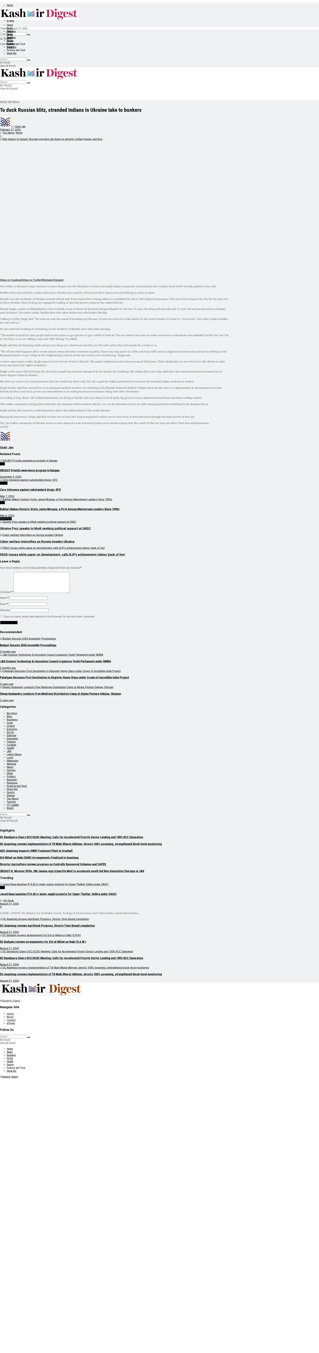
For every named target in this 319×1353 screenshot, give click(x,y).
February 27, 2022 (10, 129)
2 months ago (8, 668)
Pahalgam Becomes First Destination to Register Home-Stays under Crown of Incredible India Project (64, 677)
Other (10, 773)
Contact (11, 1020)
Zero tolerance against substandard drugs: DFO (30, 490)
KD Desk (8, 900)
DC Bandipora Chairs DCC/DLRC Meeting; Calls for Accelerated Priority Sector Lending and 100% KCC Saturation (71, 837)
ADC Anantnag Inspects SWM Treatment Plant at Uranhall (36, 851)
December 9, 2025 (10, 476)
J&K (2, 463)
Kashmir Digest (11, 1000)
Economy (12, 729)
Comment (6, 592)
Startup (11, 795)
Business (11, 37)
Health (10, 43)
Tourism (11, 801)
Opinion (11, 770)
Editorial (11, 735)
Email (4, 604)
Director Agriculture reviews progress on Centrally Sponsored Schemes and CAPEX (53, 864)
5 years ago (7, 684)
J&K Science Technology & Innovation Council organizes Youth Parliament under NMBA (55, 661)
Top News (13, 101)
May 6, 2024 (7, 515)
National (11, 763)
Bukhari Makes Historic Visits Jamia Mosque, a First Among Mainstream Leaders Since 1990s (59, 509)
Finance (11, 741)
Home (10, 5)
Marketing (12, 760)
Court (10, 722)
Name (4, 597)
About (10, 1016)
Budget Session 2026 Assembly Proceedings (28, 645)
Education (12, 738)
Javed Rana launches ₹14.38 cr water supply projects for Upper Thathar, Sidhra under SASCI (58, 894)
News (10, 28)
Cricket (11, 726)
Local (10, 757)
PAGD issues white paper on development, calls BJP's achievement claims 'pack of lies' (62, 554)
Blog (9, 716)
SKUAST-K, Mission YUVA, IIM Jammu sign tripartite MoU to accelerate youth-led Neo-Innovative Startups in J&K (72, 871)
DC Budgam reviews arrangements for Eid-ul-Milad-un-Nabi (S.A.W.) (43, 942)
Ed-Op (10, 40)
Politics (11, 776)
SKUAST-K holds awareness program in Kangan (29, 470)
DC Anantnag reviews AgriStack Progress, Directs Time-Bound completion (47, 926)
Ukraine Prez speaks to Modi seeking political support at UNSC (45, 528)
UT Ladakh (13, 805)
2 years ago (7, 700)
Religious (12, 782)
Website (5, 610)
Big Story (12, 713)
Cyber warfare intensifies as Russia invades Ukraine (37, 541)
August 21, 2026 (9, 903)
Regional (12, 779)
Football (11, 745)
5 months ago (8, 651)
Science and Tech (17, 786)
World (19, 132)
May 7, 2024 (7, 496)
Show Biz (11, 53)
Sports (10, 47)
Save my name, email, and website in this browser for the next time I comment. (49, 616)
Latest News (14, 754)
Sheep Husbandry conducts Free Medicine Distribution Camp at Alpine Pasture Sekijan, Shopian (60, 694)
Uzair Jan (20, 126)
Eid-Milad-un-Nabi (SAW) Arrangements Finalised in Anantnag (39, 857)
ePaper (11, 1023)
